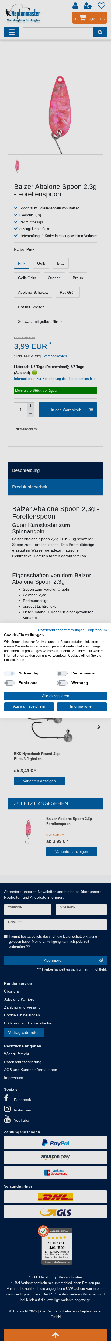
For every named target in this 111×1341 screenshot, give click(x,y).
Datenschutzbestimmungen (61, 630)
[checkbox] (9, 673)
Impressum (97, 630)
